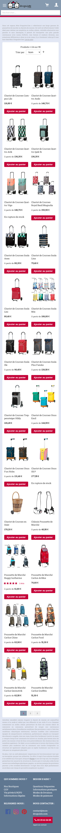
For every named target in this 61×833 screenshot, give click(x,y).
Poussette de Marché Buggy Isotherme (14, 576)
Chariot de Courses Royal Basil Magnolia (42, 204)
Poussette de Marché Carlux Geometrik (14, 689)
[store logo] (19, 5)
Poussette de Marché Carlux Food (42, 636)
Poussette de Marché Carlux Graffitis (42, 689)
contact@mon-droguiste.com (40, 812)
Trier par (19, 52)
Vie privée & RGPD (13, 792)
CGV (6, 789)
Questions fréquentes (44, 786)
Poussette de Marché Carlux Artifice (42, 576)
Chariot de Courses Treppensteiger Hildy (16, 417)
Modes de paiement (43, 795)
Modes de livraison (42, 792)
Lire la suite (29, 40)
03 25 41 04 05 (44, 819)
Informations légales (14, 795)
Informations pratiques (45, 789)
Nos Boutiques (11, 786)
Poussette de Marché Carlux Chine (14, 636)
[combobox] (30, 12)
